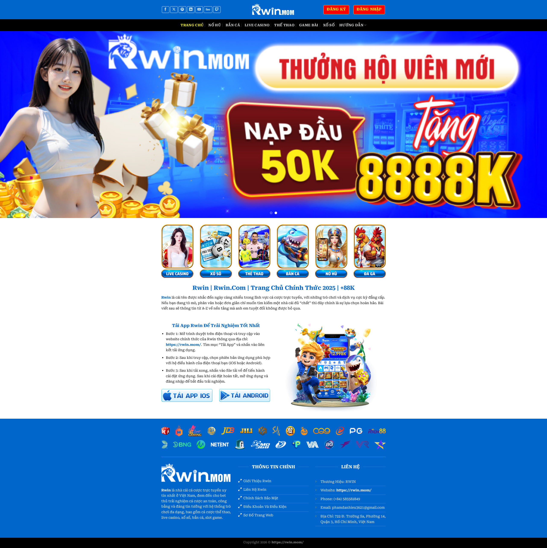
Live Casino (257, 25)
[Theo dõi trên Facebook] (165, 9)
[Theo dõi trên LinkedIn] (191, 9)
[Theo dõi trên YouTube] (199, 9)
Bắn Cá (233, 25)
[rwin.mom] (273, 10)
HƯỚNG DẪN (351, 25)
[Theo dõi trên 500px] (208, 9)
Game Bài (308, 25)
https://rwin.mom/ (354, 490)
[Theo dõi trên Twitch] (217, 9)
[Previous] (16, 124)
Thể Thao (284, 25)
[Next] (531, 124)
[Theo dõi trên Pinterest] (182, 9)
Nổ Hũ (214, 25)
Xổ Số (329, 25)
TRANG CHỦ (192, 25)
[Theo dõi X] (174, 9)
